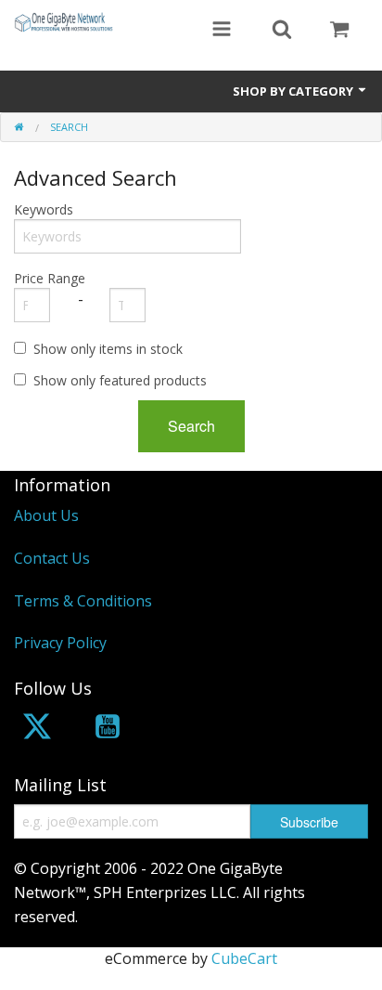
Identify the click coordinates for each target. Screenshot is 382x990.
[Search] (282, 30)
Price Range (49, 278)
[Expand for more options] (221, 30)
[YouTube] (107, 729)
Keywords (43, 209)
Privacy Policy (60, 642)
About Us (46, 515)
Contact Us (52, 558)
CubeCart (244, 958)
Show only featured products (120, 380)
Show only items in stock (108, 349)
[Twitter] (37, 729)
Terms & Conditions (83, 601)
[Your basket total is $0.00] (339, 30)
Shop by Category (294, 91)
